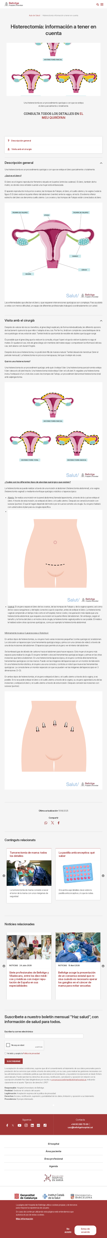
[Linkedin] (32, 1125)
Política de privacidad (31, 1053)
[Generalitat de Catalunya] (25, 1196)
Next (103, 875)
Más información (24, 1218)
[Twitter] (12, 1125)
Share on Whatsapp (46, 823)
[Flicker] (38, 1125)
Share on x (52, 823)
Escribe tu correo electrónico (19, 1031)
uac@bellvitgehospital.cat (80, 1127)
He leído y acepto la (23, 1053)
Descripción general (21, 140)
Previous (4, 875)
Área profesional (53, 1158)
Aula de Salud (34, 15)
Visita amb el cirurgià (21, 149)
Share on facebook (58, 823)
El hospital (53, 1143)
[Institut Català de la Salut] (53, 1196)
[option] (53, 69)
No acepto (68, 1230)
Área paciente (53, 1151)
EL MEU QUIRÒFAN (62, 116)
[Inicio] (13, 3)
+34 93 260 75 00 (79, 1124)
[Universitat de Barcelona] (81, 1196)
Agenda (53, 1166)
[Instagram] (26, 1125)
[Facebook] (7, 1125)
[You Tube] (19, 1125)
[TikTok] (45, 1125)
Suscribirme (13, 1061)
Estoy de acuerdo (85, 1230)
